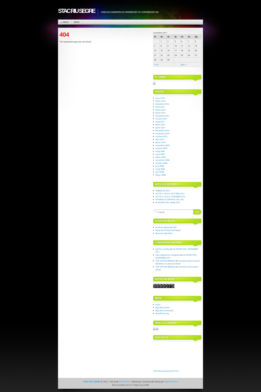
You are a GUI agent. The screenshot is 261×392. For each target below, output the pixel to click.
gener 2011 (160, 127)
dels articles (162, 307)
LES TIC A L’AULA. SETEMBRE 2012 (170, 196)
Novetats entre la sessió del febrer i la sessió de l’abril (177, 262)
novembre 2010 (162, 133)
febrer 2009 (160, 157)
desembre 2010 (162, 130)
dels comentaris (164, 310)
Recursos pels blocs (164, 233)
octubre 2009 (161, 148)
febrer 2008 (160, 174)
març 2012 (160, 106)
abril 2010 (159, 139)
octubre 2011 (161, 118)
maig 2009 (160, 151)
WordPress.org (162, 313)
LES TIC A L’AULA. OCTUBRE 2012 (169, 193)
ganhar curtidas (162, 249)
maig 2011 (160, 121)
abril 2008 (159, 171)
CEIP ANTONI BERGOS (165, 260)
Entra (157, 304)
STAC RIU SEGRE (76, 11)
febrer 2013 (160, 101)
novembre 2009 (162, 145)
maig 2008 (160, 169)
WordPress (124, 381)
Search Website (197, 212)
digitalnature (171, 381)
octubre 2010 (161, 136)
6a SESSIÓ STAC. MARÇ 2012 (167, 202)
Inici (66, 21)
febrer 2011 (160, 124)
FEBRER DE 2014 (162, 190)
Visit (166, 371)
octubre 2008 (161, 163)
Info (76, 21)
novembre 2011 (162, 115)
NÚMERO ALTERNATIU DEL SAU (169, 199)
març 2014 (160, 98)
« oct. (156, 64)
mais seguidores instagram (167, 255)
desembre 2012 (162, 104)
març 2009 (160, 154)
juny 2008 (159, 166)
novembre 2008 (162, 160)
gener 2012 (160, 112)
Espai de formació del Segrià (167, 230)
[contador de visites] (163, 287)
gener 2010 (160, 142)
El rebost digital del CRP (166, 227)
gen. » (183, 64)
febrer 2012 (160, 109)
